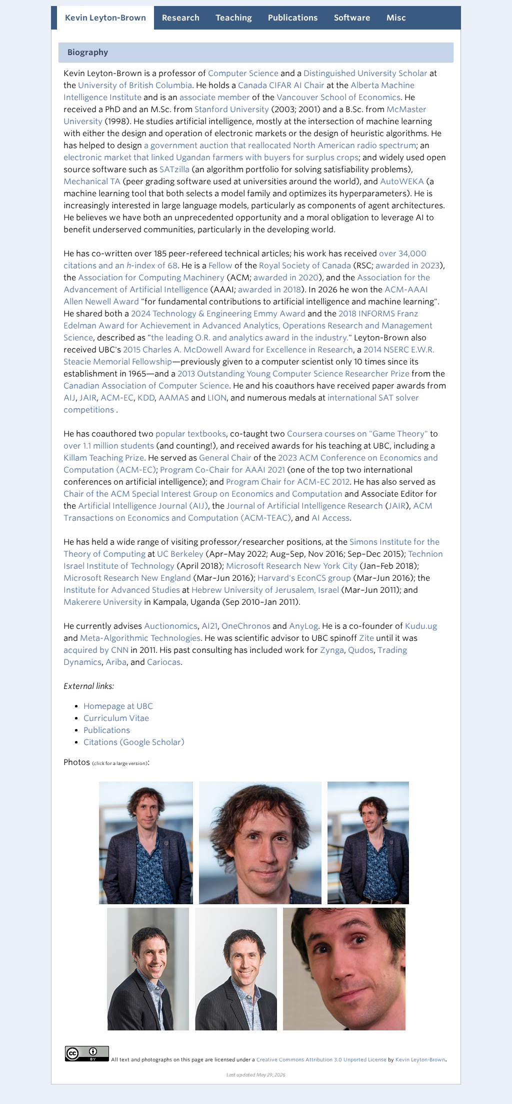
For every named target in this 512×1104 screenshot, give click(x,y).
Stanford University (231, 109)
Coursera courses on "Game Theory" (357, 434)
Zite (366, 638)
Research (181, 18)
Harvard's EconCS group (304, 578)
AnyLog (303, 626)
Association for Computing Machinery (151, 277)
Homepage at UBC (118, 706)
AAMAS (173, 398)
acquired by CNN (96, 650)
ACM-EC (117, 398)
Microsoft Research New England (127, 578)
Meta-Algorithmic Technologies (140, 638)
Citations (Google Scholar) (134, 742)
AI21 (210, 626)
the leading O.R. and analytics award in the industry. (249, 337)
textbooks (207, 434)
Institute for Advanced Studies (122, 590)
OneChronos (246, 626)
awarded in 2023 (408, 265)
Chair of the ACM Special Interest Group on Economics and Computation (203, 494)
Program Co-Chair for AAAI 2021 (222, 470)
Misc (396, 18)
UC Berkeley (180, 554)
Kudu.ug (421, 626)
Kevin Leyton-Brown (105, 18)
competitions (90, 410)
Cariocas (163, 662)
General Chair (226, 458)
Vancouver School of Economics (338, 97)
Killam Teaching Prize (104, 458)
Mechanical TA (92, 181)
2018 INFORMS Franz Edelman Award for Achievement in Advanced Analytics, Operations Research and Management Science (248, 325)
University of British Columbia (135, 85)
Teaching (234, 18)
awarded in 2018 (269, 289)
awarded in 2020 (286, 277)
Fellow (220, 265)
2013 (187, 374)
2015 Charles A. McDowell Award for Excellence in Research (238, 349)
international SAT (361, 398)
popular (171, 434)
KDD (146, 398)
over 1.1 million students (109, 446)
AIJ (70, 398)
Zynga (332, 650)
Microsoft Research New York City (292, 566)
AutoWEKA (402, 181)
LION (217, 398)
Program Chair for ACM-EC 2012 (288, 482)
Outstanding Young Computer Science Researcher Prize (303, 374)
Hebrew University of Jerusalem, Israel (265, 590)
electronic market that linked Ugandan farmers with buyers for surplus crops (211, 157)
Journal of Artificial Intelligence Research (305, 506)
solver (407, 398)
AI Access (331, 518)
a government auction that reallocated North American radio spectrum (280, 145)
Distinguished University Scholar (367, 73)
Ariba (116, 662)
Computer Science (243, 73)
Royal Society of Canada (305, 265)
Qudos (361, 650)
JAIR (88, 398)
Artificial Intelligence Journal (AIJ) (143, 506)
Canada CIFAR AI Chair (282, 85)
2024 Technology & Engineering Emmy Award (218, 313)
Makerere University (103, 602)
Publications (293, 18)
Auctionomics (171, 626)
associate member (215, 97)
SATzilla (175, 169)
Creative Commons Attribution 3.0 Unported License (321, 1059)
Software (352, 18)
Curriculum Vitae (116, 718)
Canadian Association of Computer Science (146, 386)
